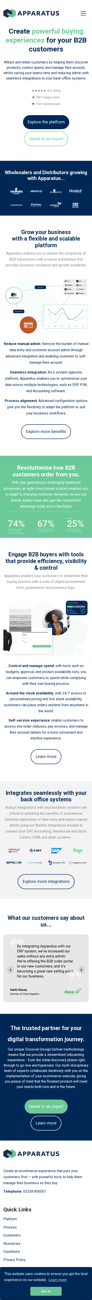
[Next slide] (81, 969)
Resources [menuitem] (11, 1243)
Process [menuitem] (10, 1227)
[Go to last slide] (10, 969)
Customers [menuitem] (12, 1235)
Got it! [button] (46, 1291)
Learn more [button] (57, 1280)
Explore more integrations (46, 881)
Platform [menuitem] (10, 1219)
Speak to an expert (46, 138)
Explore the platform (46, 122)
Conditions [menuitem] (11, 1251)
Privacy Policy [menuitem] (14, 1260)
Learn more (46, 756)
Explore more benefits (46, 431)
